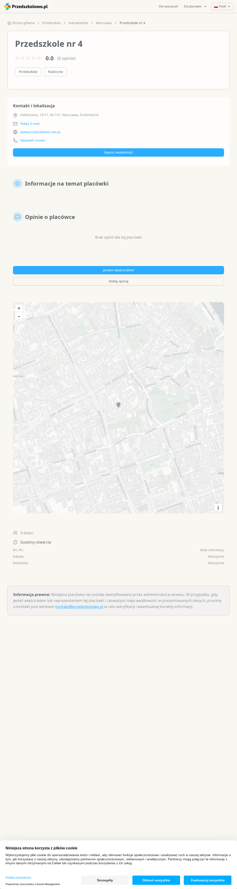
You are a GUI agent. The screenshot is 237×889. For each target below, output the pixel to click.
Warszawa (104, 23)
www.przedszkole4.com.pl (40, 132)
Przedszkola (51, 23)
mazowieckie (78, 23)
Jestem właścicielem (118, 270)
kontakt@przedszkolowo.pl (79, 606)
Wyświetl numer (32, 140)
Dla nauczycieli (168, 6)
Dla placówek (192, 6)
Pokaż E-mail (30, 123)
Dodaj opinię (118, 281)
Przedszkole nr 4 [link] (132, 23)
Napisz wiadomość (118, 152)
